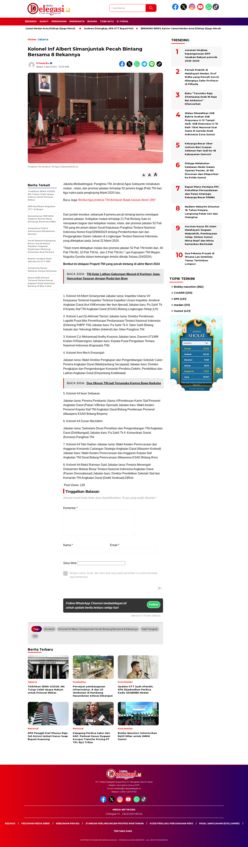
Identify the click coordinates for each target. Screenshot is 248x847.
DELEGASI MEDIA (132, 813)
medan (182, 305)
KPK (180, 299)
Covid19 (183, 292)
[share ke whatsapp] (137, 66)
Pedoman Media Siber (35, 823)
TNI (35, 636)
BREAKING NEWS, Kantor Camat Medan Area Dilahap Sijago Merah (159, 28)
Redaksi (10, 823)
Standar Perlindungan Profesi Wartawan (115, 823)
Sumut (44, 21)
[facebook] (176, 9)
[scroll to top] (237, 841)
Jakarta (43, 39)
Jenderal (49, 629)
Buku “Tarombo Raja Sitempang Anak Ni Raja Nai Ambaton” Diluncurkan (201, 98)
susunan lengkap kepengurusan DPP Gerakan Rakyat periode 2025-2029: (201, 55)
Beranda (31, 21)
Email (114, 545)
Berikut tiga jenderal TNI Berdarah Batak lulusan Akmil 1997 (117, 199)
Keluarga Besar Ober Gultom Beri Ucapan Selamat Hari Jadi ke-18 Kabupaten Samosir (200, 149)
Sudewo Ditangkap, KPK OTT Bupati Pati (87, 28)
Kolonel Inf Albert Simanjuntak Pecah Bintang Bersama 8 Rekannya (98, 629)
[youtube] (201, 9)
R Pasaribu (42, 63)
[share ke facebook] (123, 66)
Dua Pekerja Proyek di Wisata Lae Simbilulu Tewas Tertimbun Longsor (199, 258)
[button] (143, 175)
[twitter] (184, 9)
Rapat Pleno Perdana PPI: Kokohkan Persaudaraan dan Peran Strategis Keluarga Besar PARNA (202, 192)
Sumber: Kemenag (196, 389)
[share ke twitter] (130, 66)
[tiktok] (216, 9)
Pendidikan (58, 21)
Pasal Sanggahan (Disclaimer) (219, 823)
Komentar (70, 508)
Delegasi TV (113, 813)
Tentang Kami (122, 831)
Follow (153, 604)
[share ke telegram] (145, 66)
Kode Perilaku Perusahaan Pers (171, 823)
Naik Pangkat (150, 629)
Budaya (92, 21)
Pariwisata (76, 21)
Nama (68, 545)
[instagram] (192, 9)
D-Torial (123, 21)
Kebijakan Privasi (67, 823)
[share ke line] (152, 66)
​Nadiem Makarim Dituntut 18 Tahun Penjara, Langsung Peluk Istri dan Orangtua (202, 212)
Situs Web (69, 563)
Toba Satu (107, 21)
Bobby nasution (189, 286)
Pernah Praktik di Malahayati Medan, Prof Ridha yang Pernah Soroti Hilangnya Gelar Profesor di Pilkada (202, 76)
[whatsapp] (209, 9)
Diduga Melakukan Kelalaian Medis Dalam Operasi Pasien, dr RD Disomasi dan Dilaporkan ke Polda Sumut (201, 170)
